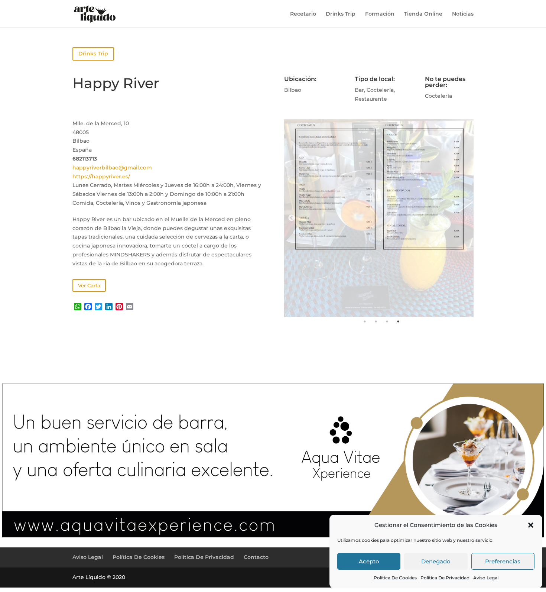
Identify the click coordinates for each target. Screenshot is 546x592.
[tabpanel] (379, 218)
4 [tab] (398, 321)
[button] (530, 525)
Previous (291, 218)
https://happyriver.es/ (101, 176)
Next (466, 218)
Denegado (436, 561)
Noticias (463, 14)
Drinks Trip (340, 14)
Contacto (256, 557)
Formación (379, 14)
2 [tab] (376, 321)
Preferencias (502, 561)
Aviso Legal (485, 577)
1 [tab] (364, 321)
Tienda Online (423, 14)
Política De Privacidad (444, 577)
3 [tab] (387, 321)
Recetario (303, 14)
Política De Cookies (395, 577)
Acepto (369, 561)
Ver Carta (89, 285)
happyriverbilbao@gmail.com (112, 167)
